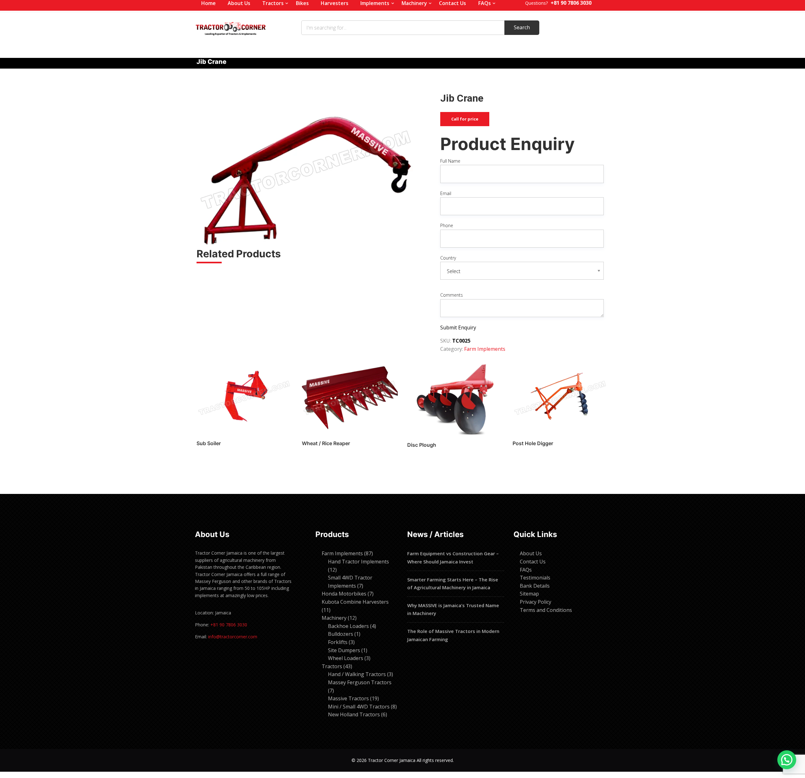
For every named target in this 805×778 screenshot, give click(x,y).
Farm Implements (484, 348)
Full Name (450, 161)
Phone (446, 225)
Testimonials (535, 577)
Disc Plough (421, 445)
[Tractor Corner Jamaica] (230, 27)
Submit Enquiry (458, 327)
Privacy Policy (535, 601)
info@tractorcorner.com (232, 637)
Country (448, 258)
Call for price (464, 119)
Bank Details (535, 585)
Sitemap (529, 593)
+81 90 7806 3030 (228, 625)
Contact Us (533, 561)
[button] (786, 759)
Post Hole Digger (533, 443)
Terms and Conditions (546, 610)
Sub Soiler (209, 443)
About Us (531, 553)
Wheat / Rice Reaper (326, 443)
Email (445, 193)
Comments (451, 295)
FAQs (526, 569)
